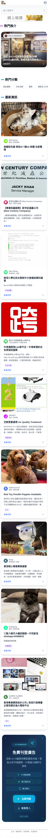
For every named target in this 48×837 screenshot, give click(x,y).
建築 (30, 87)
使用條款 (26, 832)
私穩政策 (34, 832)
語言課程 (6, 87)
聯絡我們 (19, 832)
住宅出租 (19, 87)
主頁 (12, 832)
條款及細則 (24, 816)
